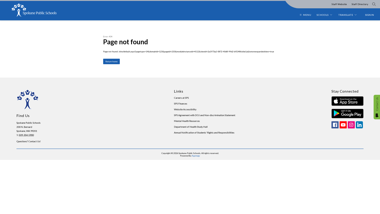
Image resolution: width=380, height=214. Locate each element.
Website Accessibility (185, 109)
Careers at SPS (181, 97)
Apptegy (196, 155)
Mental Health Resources (187, 120)
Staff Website (339, 4)
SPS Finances (180, 103)
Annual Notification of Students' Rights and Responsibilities (204, 132)
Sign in (369, 14)
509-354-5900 (26, 134)
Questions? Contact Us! (28, 141)
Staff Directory (360, 4)
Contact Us (377, 104)
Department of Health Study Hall (191, 126)
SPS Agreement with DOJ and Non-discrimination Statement (204, 115)
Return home (111, 61)
